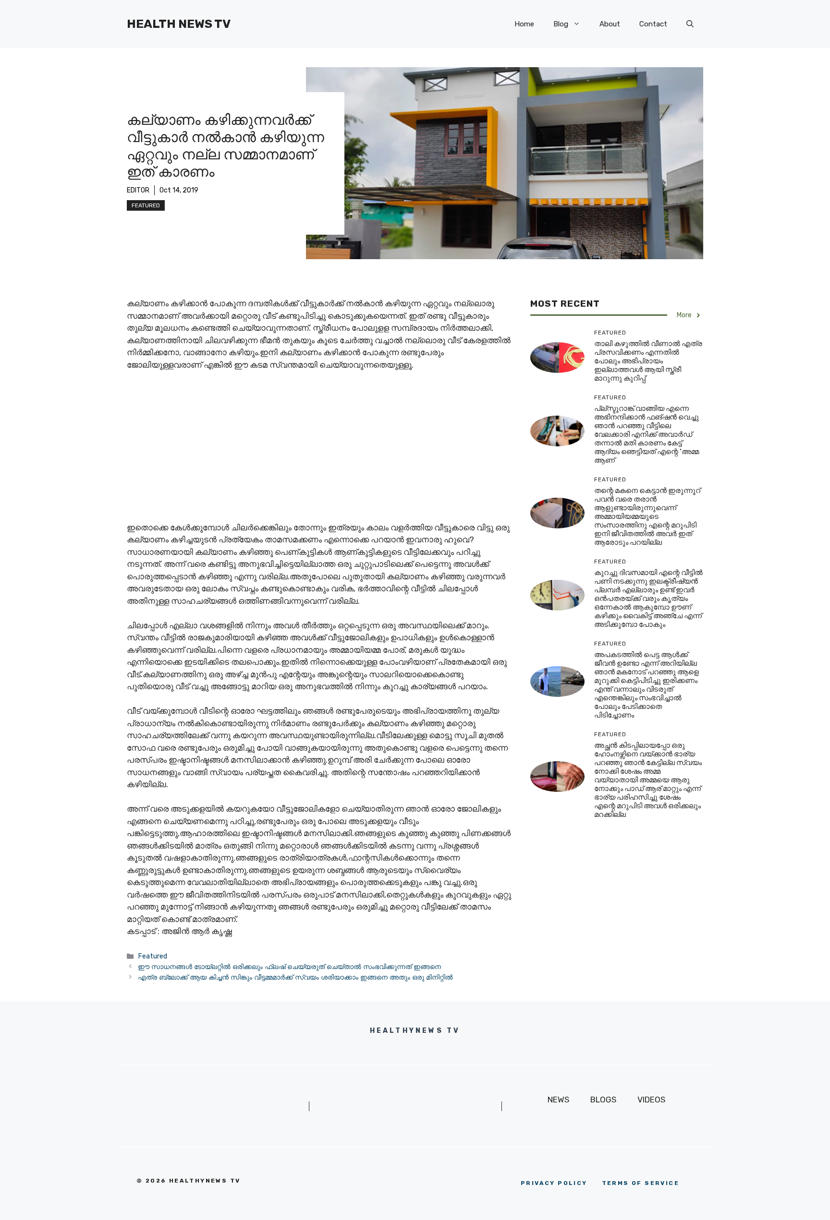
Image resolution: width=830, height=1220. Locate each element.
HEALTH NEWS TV (179, 24)
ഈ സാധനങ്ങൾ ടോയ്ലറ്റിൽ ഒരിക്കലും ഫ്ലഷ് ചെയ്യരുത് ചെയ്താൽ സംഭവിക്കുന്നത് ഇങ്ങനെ (289, 966)
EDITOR (138, 190)
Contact (653, 24)
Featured (146, 205)
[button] (690, 24)
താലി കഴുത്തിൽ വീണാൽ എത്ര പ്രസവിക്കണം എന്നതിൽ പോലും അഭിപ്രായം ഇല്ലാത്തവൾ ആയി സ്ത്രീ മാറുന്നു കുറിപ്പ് (648, 361)
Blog (560, 24)
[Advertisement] (319, 450)
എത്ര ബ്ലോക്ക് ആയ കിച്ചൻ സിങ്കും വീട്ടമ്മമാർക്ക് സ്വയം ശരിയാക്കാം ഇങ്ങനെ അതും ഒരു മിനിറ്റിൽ (295, 977)
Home (524, 24)
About (609, 24)
